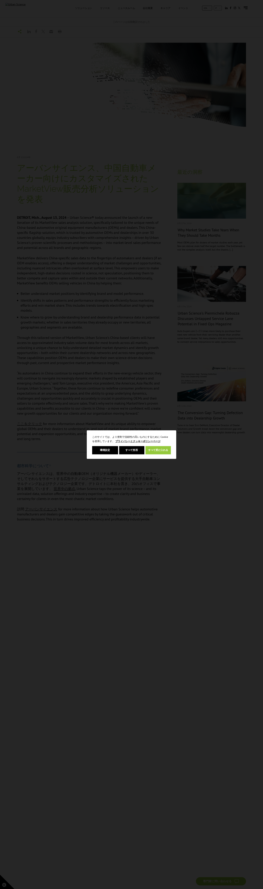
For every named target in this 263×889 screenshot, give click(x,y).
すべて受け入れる (158, 450)
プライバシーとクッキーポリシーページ (137, 441)
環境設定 (105, 450)
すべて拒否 (131, 450)
